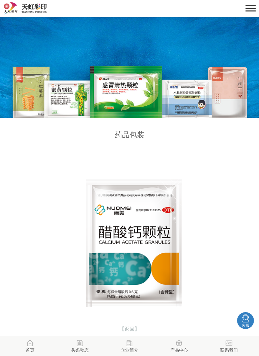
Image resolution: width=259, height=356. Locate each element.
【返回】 (129, 329)
